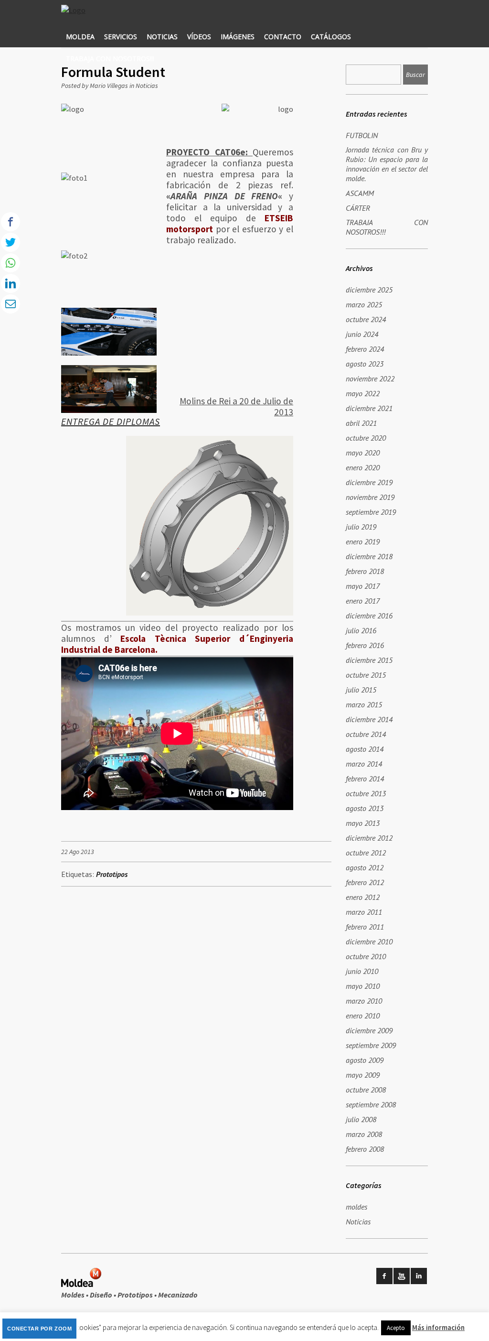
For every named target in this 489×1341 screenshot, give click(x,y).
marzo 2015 (364, 704)
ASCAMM (360, 193)
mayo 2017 (363, 586)
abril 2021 (361, 423)
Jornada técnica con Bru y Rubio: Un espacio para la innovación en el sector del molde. (387, 164)
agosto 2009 (364, 1060)
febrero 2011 (365, 926)
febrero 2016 (365, 645)
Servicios (120, 36)
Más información (438, 1327)
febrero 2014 (365, 778)
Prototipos (112, 874)
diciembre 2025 (369, 289)
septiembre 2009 (371, 1045)
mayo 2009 (363, 1075)
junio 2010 (362, 971)
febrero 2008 (365, 1149)
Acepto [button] (396, 1328)
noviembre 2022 (370, 378)
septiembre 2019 (371, 512)
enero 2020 (363, 467)
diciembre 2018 (369, 556)
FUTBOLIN (362, 135)
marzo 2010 (364, 1001)
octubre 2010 (366, 956)
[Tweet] (10, 242)
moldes (356, 1206)
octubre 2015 (366, 675)
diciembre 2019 (369, 482)
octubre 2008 (366, 1089)
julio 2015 (361, 689)
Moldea (80, 36)
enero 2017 (363, 601)
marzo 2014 (364, 763)
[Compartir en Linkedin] (10, 283)
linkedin (419, 1276)
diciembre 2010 (369, 941)
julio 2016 (361, 630)
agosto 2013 (364, 808)
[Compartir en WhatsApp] (10, 262)
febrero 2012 (365, 882)
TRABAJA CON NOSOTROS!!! (110, 58)
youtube (401, 1276)
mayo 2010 (363, 986)
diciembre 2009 (369, 1030)
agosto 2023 (364, 363)
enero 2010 (363, 1015)
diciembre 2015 (369, 660)
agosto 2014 (364, 749)
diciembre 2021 (369, 408)
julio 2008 (361, 1119)
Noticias (162, 36)
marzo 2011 (364, 912)
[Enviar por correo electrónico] (10, 304)
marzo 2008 (364, 1134)
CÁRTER (358, 208)
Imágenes (238, 36)
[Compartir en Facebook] (10, 221)
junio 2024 (362, 334)
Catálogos (331, 36)
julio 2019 (361, 526)
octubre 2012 (366, 852)
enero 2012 (363, 897)
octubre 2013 (366, 793)
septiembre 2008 (371, 1104)
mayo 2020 (363, 452)
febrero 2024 (365, 349)
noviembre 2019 (370, 497)
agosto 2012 (364, 867)
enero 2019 (363, 541)
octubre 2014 (366, 734)
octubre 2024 (366, 319)
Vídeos (199, 36)
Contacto (282, 36)
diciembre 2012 (369, 838)
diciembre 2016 (369, 615)
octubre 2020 (366, 438)
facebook (384, 1276)
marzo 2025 (364, 304)
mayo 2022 (363, 393)
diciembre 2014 (369, 719)
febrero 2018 (365, 571)
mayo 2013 (363, 823)
